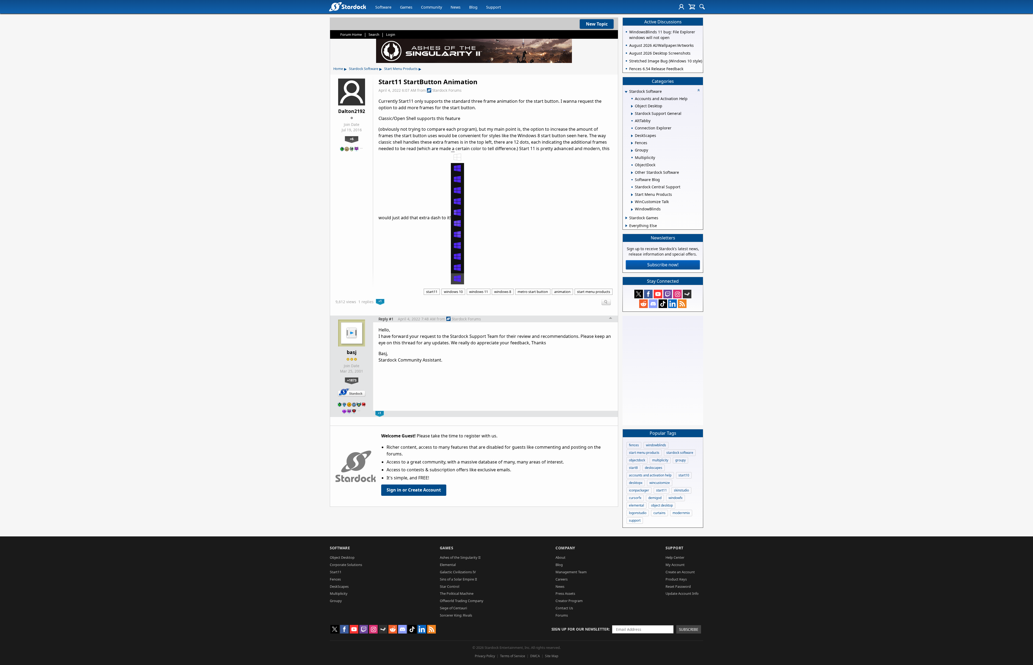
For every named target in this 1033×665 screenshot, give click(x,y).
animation (562, 291)
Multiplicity (339, 593)
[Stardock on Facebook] (648, 294)
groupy (680, 460)
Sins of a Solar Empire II (458, 579)
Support (493, 7)
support (635, 520)
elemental (636, 505)
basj (351, 352)
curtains (659, 513)
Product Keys (676, 579)
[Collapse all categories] (698, 90)
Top (611, 319)
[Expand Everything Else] (626, 225)
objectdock (637, 460)
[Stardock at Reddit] (643, 304)
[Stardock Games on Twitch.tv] (668, 294)
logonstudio (637, 513)
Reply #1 (386, 318)
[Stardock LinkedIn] (672, 304)
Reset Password (678, 586)
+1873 (351, 380)
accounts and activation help (650, 475)
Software (383, 7)
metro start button (533, 291)
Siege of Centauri (453, 608)
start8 (633, 467)
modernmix (681, 513)
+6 (351, 138)
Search (374, 34)
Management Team (571, 572)
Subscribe (688, 629)
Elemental (448, 564)
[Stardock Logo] (347, 6)
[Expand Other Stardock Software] (632, 172)
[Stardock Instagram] (677, 294)
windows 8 (502, 291)
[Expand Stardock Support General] (632, 113)
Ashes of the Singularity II (460, 557)
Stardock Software (363, 68)
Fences (335, 579)
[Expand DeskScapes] (632, 136)
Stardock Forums (447, 90)
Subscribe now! (662, 265)
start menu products (593, 291)
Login (390, 34)
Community (431, 7)
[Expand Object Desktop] (632, 106)
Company (565, 547)
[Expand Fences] (632, 143)
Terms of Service (512, 656)
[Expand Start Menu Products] (632, 194)
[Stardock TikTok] (663, 304)
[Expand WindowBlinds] (632, 209)
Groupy (336, 600)
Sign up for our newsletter (580, 629)
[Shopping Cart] (691, 6)
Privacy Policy (485, 656)
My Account (675, 564)
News (456, 7)
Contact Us (564, 608)
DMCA (535, 656)
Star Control (449, 586)
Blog (473, 7)
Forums (562, 615)
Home (338, 68)
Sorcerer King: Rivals (456, 615)
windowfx (675, 498)
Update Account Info (682, 593)
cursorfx (635, 498)
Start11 (335, 572)
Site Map (551, 656)
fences (634, 445)
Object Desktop (342, 557)
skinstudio (681, 490)
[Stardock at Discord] (653, 304)
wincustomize (659, 482)
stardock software (679, 452)
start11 (431, 291)
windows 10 (453, 291)
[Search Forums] (702, 6)
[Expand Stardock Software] (626, 92)
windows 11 (478, 291)
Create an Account (680, 572)
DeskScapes (339, 586)
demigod (654, 498)
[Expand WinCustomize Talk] (632, 202)
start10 (683, 475)
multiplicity (660, 460)
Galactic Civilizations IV (458, 572)
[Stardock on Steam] (687, 294)
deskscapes (653, 467)
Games (406, 7)
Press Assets (565, 593)
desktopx (635, 482)
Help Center (675, 557)
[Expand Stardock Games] (626, 218)
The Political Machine (456, 593)
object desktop (662, 505)
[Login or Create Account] (681, 6)
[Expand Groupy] (632, 150)
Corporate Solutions (346, 564)
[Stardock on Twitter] (638, 294)
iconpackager (639, 490)
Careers (562, 579)
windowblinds (656, 445)
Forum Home (351, 34)
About (560, 557)
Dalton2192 (351, 111)
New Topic (597, 24)
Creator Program (569, 600)
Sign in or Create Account (414, 490)
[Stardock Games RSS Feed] (682, 304)
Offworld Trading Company (461, 600)
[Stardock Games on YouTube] (658, 294)
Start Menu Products (401, 68)
